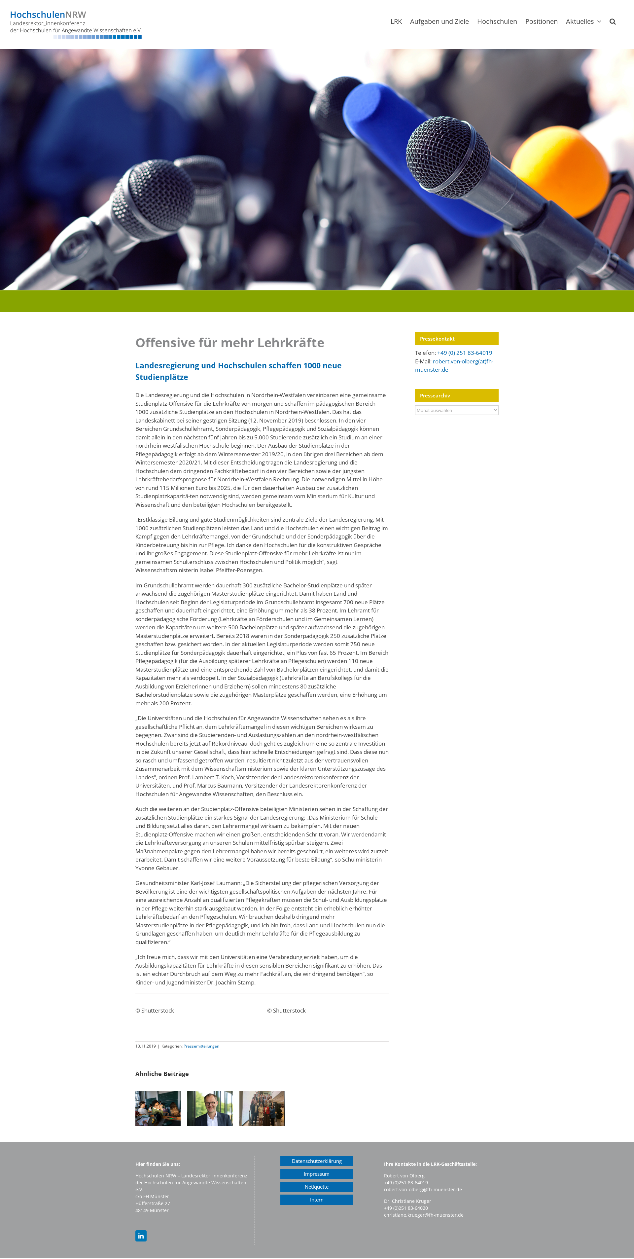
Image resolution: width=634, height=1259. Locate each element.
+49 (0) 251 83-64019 (464, 352)
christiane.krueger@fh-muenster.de (424, 1215)
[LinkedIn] (141, 1235)
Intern (317, 1199)
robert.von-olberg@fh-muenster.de (423, 1189)
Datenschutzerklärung (317, 1161)
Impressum (317, 1173)
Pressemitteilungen (201, 1046)
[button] (613, 21)
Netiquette (317, 1186)
